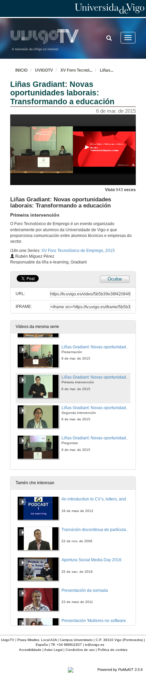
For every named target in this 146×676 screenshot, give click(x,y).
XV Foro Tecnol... (76, 70)
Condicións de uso (80, 650)
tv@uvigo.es (94, 644)
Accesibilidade (30, 650)
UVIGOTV (44, 70)
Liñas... (106, 70)
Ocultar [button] (115, 278)
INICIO (21, 70)
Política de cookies (112, 650)
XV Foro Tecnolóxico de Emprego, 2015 (78, 250)
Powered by (120, 670)
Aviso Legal (53, 650)
